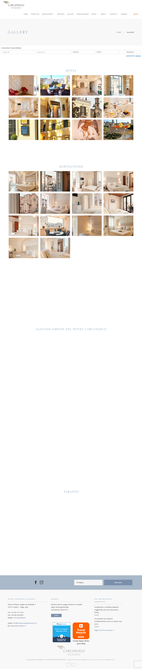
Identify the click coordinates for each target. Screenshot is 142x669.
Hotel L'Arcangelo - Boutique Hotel (61, 630)
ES (136, 14)
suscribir (118, 582)
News (103, 14)
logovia (112, 660)
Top (71, 664)
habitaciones (47, 14)
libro (56, 615)
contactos (35, 14)
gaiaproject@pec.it (18, 626)
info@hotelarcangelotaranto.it (24, 623)
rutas (94, 14)
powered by (133, 56)
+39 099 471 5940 (16, 612)
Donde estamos (82, 14)
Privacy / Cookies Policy (96, 660)
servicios (60, 14)
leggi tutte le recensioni (103, 630)
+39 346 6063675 (19, 618)
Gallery (70, 14)
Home (26, 14)
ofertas (113, 14)
